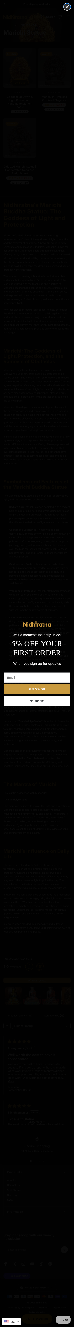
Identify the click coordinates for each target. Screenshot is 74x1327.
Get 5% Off (37, 689)
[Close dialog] (67, 6)
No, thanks (37, 701)
